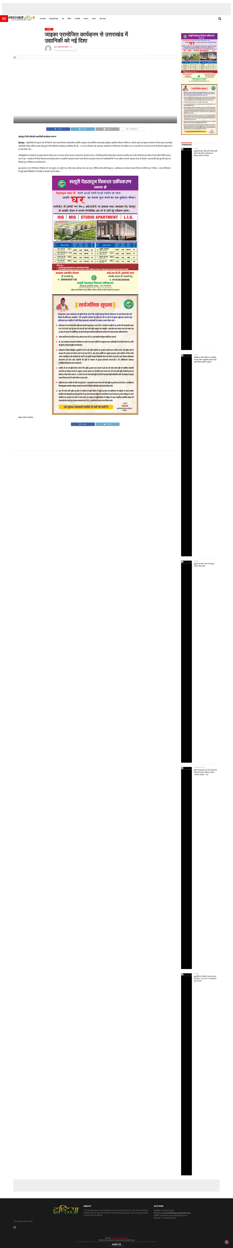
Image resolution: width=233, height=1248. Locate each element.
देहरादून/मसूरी (53, 19)
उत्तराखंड (43, 19)
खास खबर (103, 19)
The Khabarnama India (119, 1238)
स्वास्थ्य (86, 19)
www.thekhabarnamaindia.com (176, 1213)
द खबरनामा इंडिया (63, 47)
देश (63, 19)
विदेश (69, 19)
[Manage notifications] (227, 1242)
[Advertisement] (116, 9)
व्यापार (94, 19)
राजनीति (77, 19)
